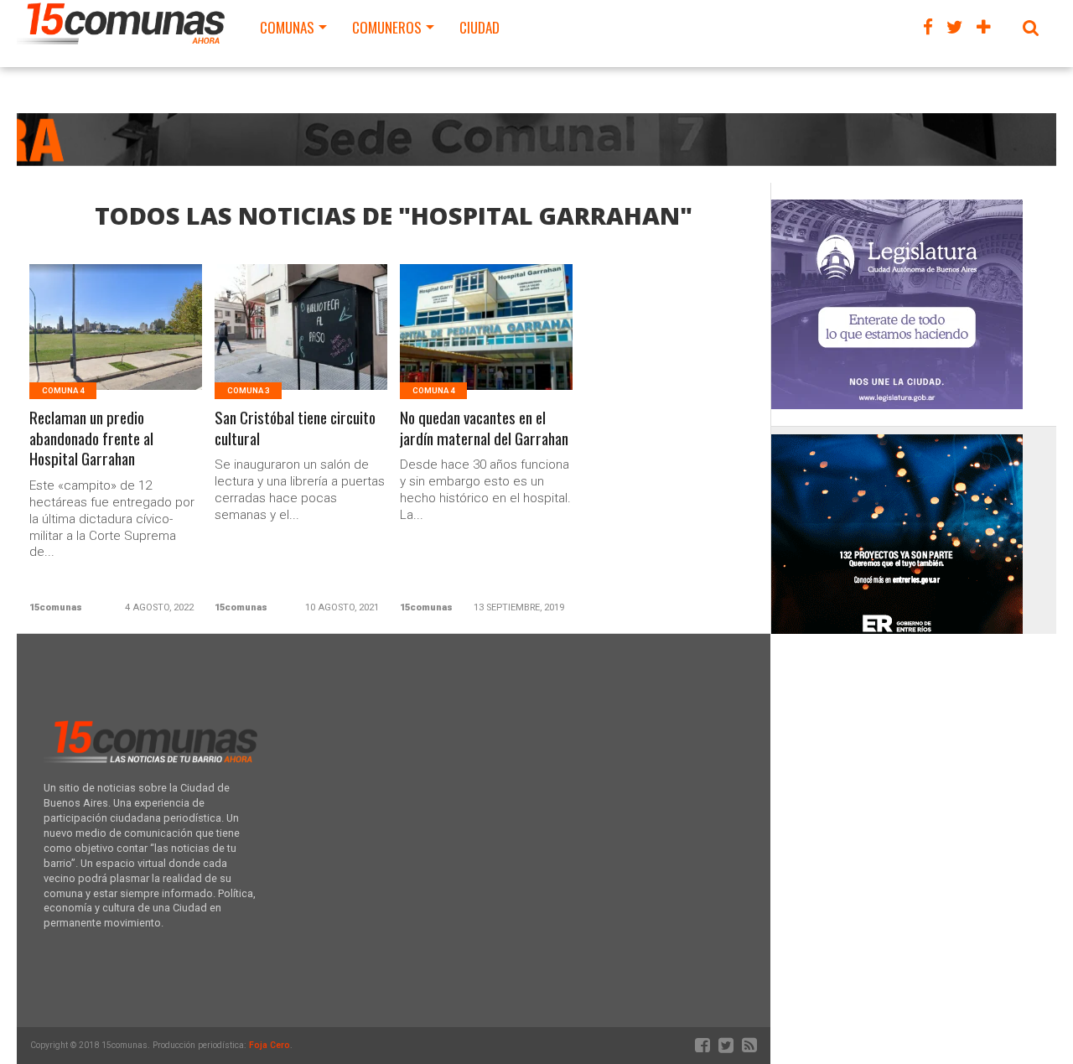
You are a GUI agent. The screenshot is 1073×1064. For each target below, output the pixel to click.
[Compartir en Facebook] (81, 348)
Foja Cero (269, 1045)
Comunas (287, 27)
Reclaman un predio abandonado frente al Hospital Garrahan (91, 438)
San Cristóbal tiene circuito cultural (295, 428)
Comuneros (387, 27)
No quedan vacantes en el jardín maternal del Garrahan (484, 428)
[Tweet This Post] (116, 348)
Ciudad (479, 27)
